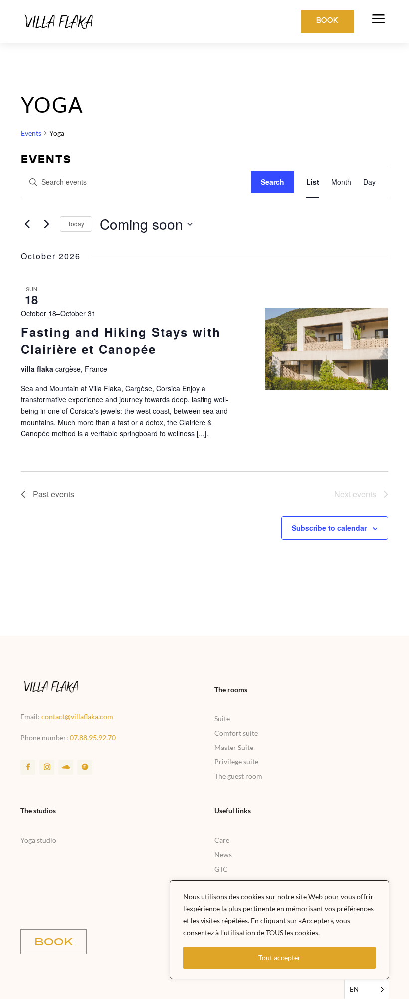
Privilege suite (236, 761)
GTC (221, 869)
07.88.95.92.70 (93, 737)
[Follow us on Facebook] (27, 767)
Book (327, 20)
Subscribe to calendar (329, 528)
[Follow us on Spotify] (84, 767)
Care (221, 840)
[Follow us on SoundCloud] (65, 767)
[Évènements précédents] (27, 224)
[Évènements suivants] (46, 224)
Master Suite (233, 747)
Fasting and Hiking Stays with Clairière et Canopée (121, 340)
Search (272, 182)
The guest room (238, 776)
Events (31, 133)
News (223, 854)
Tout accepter (279, 957)
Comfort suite (236, 733)
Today (76, 223)
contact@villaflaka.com (77, 716)
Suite (222, 718)
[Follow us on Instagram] (46, 767)
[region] (279, 929)
